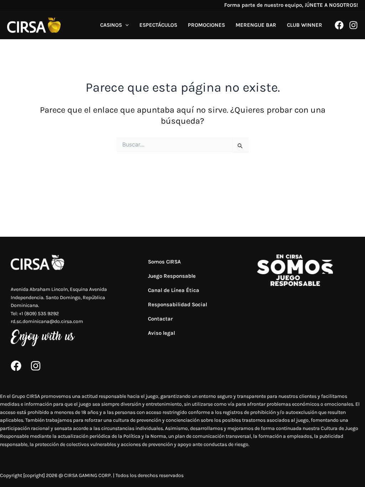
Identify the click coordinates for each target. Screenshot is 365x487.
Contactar (160, 319)
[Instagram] (353, 25)
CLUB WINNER (304, 25)
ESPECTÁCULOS (158, 25)
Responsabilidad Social (177, 304)
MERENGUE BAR (256, 25)
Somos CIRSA (164, 261)
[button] (125, 25)
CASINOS (111, 25)
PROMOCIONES (206, 25)
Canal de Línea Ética (173, 290)
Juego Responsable (172, 276)
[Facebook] (339, 25)
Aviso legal (161, 333)
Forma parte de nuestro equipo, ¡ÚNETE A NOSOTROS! (291, 5)
